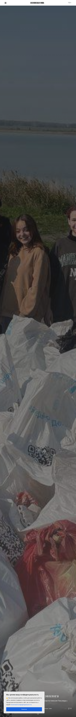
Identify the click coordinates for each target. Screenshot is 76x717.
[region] (24, 702)
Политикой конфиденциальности (21, 704)
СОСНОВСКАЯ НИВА (37, 3)
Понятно (24, 709)
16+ (69, 2)
